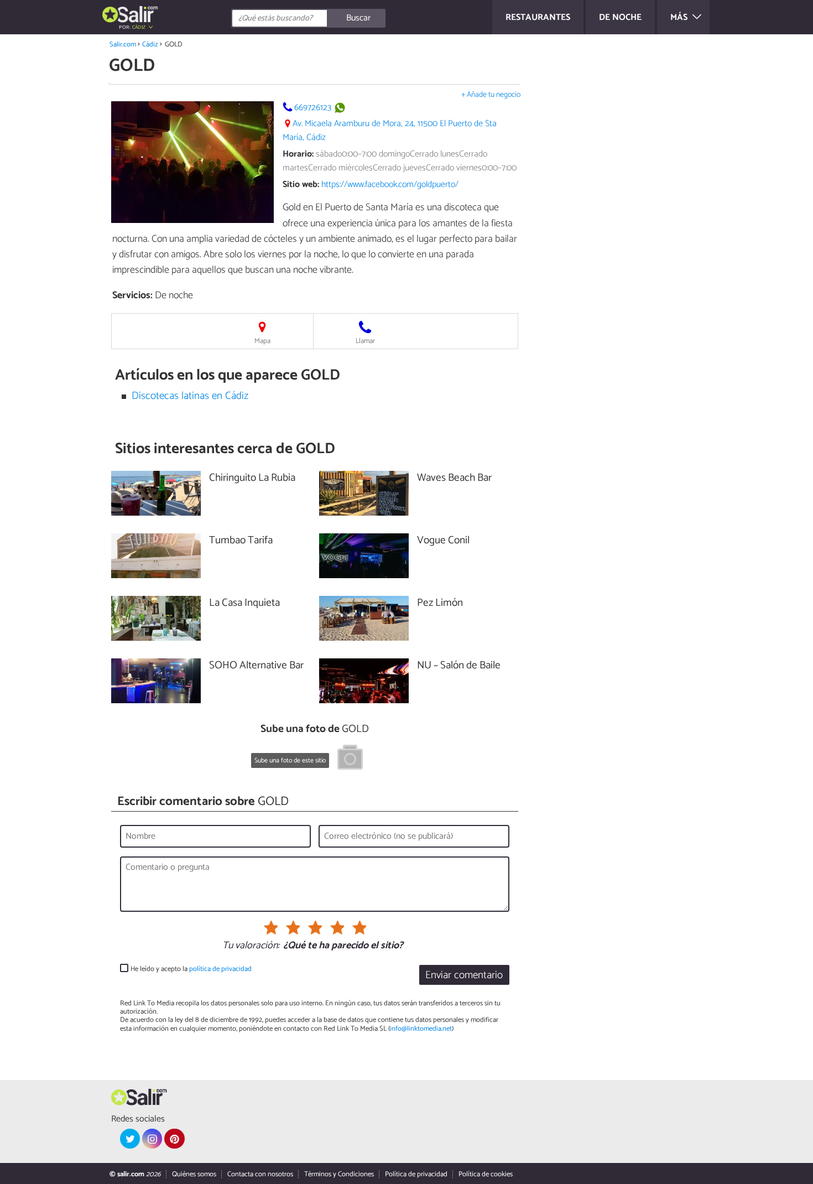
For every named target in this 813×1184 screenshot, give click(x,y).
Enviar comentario (464, 975)
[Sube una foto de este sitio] (350, 759)
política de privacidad (220, 969)
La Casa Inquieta (244, 603)
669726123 (312, 107)
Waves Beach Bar (454, 478)
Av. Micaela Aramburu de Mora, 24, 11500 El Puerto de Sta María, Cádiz (390, 130)
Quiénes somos (194, 1174)
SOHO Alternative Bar (256, 665)
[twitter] (130, 1139)
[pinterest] (174, 1139)
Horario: (298, 154)
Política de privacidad (416, 1174)
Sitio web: (301, 184)
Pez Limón (440, 603)
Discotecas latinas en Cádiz (190, 395)
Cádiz (150, 44)
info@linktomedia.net (421, 1029)
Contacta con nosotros (260, 1174)
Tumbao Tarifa (241, 540)
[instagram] (152, 1139)
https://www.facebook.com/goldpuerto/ (389, 184)
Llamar (365, 341)
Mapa (262, 341)
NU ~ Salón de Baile (459, 665)
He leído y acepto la (191, 969)
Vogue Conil (443, 540)
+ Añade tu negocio (490, 95)
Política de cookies (485, 1174)
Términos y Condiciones (339, 1174)
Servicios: (132, 295)
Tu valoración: (250, 946)
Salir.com (123, 44)
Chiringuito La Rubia (252, 478)
